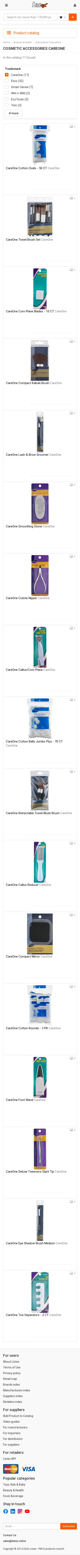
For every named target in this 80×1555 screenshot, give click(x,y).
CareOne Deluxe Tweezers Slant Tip (36, 1171)
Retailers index (12, 1401)
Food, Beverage (13, 1496)
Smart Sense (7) (22, 87)
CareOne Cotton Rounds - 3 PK (33, 1028)
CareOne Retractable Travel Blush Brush (39, 813)
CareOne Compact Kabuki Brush (34, 383)
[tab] (40, 32)
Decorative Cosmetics (48, 42)
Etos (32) (17, 81)
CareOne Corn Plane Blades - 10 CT (36, 311)
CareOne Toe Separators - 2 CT (33, 1315)
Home (6, 42)
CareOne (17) (20, 75)
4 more (13, 113)
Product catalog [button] (26, 33)
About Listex (11, 1361)
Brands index (11, 1384)
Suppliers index (13, 1396)
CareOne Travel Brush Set (29, 239)
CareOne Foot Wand (26, 1100)
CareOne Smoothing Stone (30, 526)
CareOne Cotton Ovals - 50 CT (32, 168)
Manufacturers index (16, 1390)
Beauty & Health (23, 42)
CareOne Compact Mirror (29, 956)
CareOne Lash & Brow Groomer (33, 455)
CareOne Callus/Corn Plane (30, 670)
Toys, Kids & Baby (14, 1484)
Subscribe (69, 1526)
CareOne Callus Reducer (28, 885)
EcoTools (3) (19, 99)
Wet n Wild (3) (20, 93)
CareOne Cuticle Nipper (28, 598)
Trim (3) (16, 105)
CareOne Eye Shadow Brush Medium (36, 1243)
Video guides (11, 1421)
